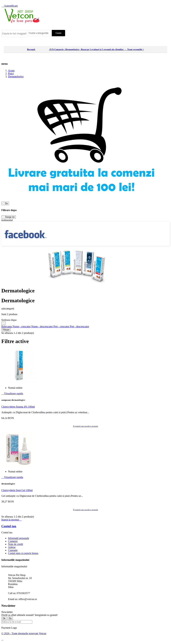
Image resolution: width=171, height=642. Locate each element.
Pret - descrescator (79, 326)
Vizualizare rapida (12, 393)
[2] (39, 49)
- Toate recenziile (85, 49)
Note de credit (15, 544)
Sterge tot (9, 217)
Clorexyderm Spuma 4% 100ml (18, 406)
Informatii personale (18, 538)
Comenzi (13, 541)
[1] (37, 49)
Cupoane (13, 550)
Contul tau (8, 526)
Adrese (12, 547)
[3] (42, 49)
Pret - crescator (61, 326)
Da (5, 203)
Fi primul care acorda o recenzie (85, 426)
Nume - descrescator (42, 326)
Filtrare (6, 330)
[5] (47, 49)
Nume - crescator (22, 326)
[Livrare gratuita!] (81, 200)
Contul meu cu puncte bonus (23, 553)
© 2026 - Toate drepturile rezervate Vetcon (23, 633)
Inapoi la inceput (11, 519)
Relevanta (7, 326)
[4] (45, 49)
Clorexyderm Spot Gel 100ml (17, 490)
